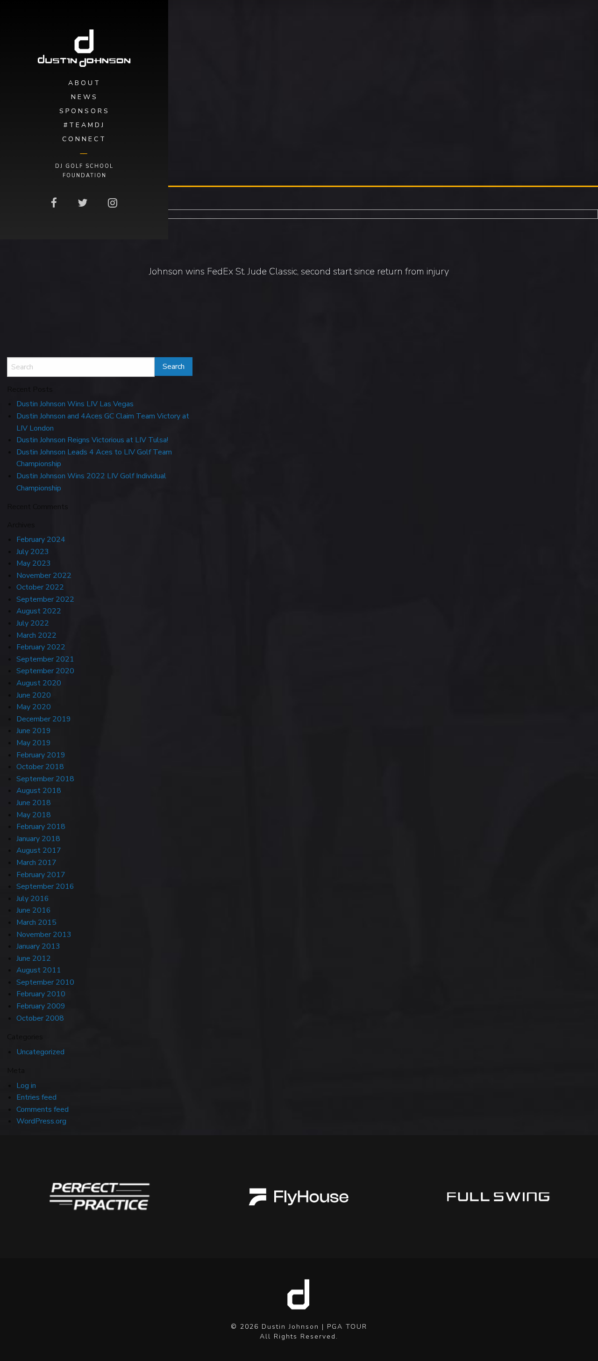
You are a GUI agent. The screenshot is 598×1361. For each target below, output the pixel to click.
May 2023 (33, 563)
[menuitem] (84, 83)
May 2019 (33, 743)
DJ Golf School (84, 166)
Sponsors (84, 111)
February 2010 (40, 994)
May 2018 (33, 815)
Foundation (85, 175)
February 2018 (40, 826)
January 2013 (38, 946)
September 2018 (45, 779)
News (84, 97)
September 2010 (45, 982)
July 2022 (32, 623)
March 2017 (36, 862)
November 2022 (43, 575)
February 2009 (40, 1006)
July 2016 (32, 898)
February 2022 (40, 647)
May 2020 (33, 707)
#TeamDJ (84, 125)
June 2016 (33, 910)
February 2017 (40, 875)
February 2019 (40, 755)
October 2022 (40, 587)
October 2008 (40, 1018)
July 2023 (32, 552)
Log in (26, 1085)
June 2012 (33, 958)
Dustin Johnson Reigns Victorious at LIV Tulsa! (92, 440)
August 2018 (38, 790)
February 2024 (40, 539)
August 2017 (38, 850)
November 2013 (43, 934)
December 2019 (43, 719)
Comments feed (42, 1109)
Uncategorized (40, 1052)
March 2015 (36, 922)
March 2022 (36, 635)
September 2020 (45, 671)
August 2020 (38, 683)
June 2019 (33, 731)
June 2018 (33, 803)
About (84, 83)
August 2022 (38, 611)
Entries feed (36, 1097)
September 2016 (45, 886)
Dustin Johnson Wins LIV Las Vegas (75, 404)
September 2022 (45, 599)
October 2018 (40, 767)
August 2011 (38, 970)
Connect (84, 139)
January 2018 (38, 839)
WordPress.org (41, 1121)
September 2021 (45, 659)
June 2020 (33, 695)
